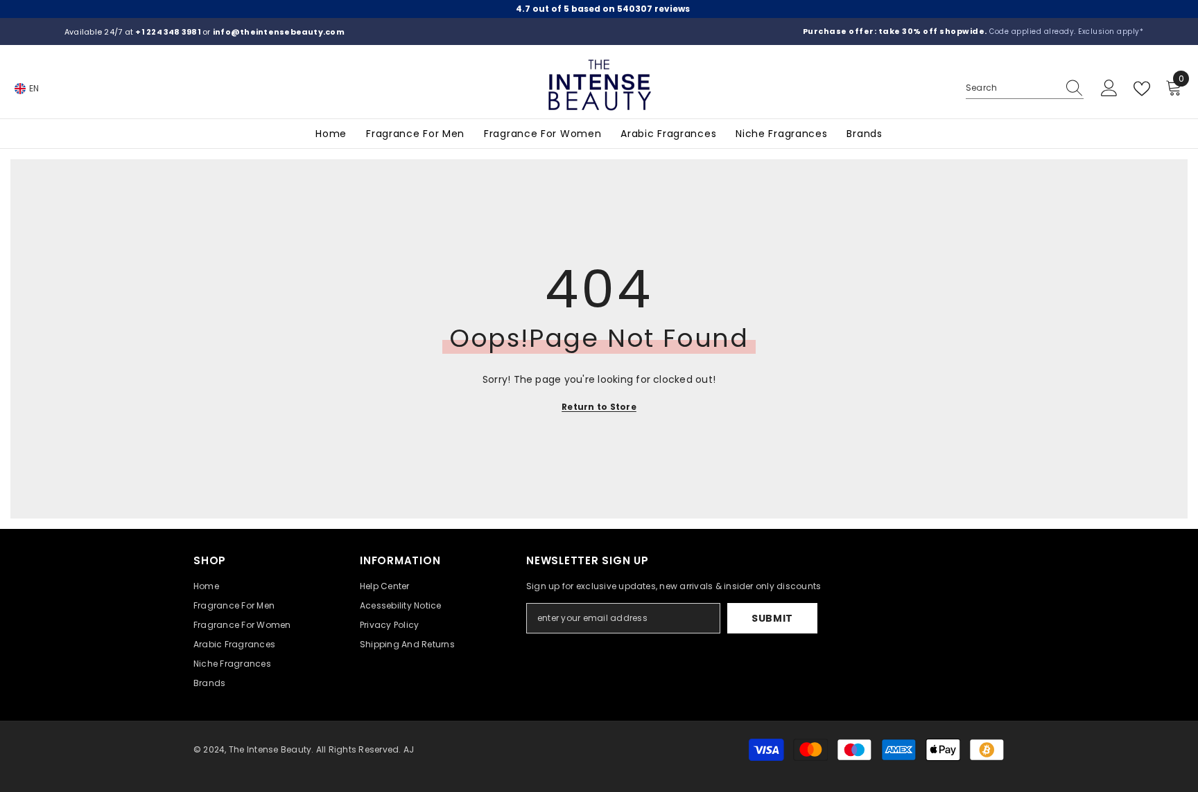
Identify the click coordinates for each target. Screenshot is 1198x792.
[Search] (1025, 88)
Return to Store (599, 407)
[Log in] (1109, 88)
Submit (772, 618)
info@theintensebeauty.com (279, 31)
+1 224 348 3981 (168, 31)
